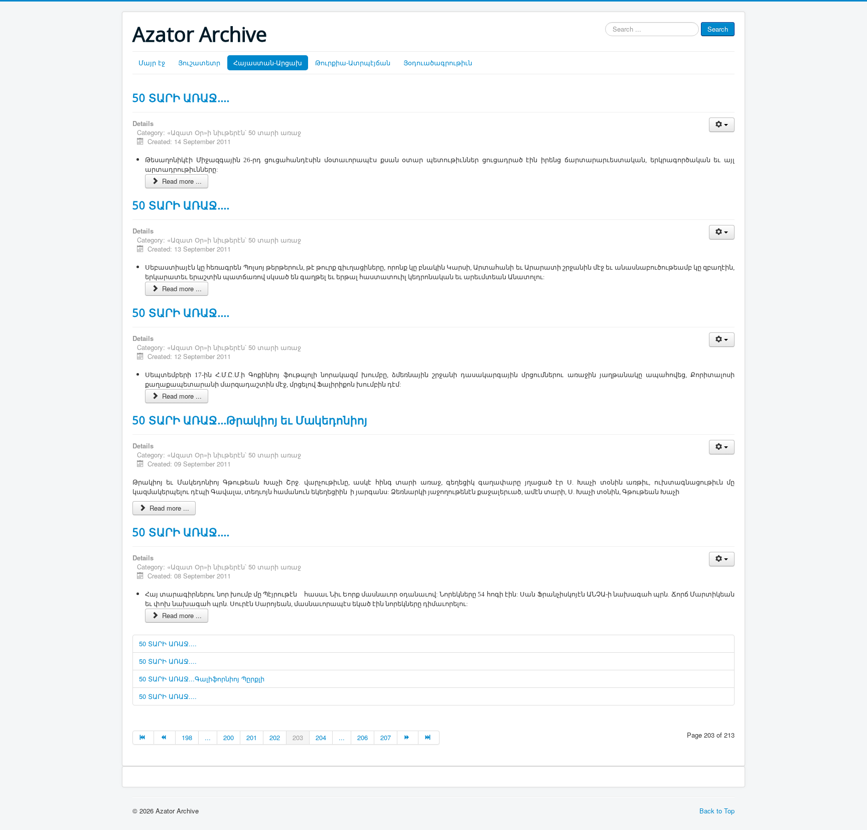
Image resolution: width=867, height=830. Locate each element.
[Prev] (164, 738)
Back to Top (717, 810)
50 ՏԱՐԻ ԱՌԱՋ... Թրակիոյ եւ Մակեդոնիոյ (249, 419)
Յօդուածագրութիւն (437, 62)
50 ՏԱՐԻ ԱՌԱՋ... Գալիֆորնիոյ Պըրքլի (201, 678)
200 (228, 737)
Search (717, 29)
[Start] (143, 738)
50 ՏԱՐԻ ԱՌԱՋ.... (180, 97)
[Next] (407, 738)
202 (274, 737)
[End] (429, 738)
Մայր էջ (151, 62)
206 (362, 737)
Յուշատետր (199, 62)
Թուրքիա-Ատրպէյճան (352, 62)
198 (187, 737)
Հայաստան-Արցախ (267, 62)
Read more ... (181, 181)
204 (321, 737)
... (208, 737)
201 (251, 737)
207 (385, 737)
